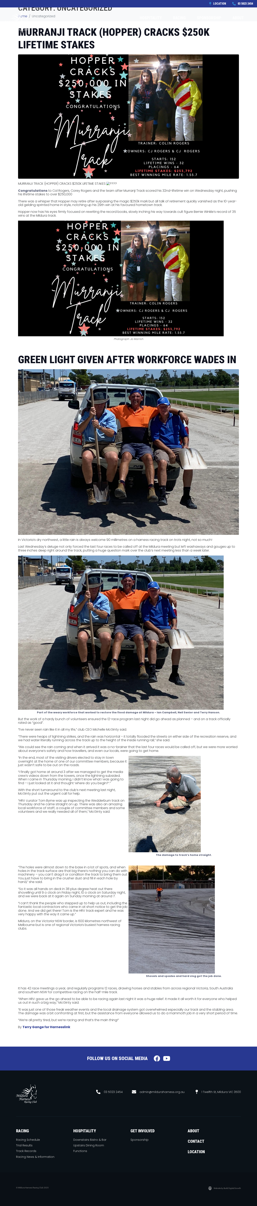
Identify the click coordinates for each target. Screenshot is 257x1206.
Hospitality (151, 17)
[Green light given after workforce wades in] (128, 452)
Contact (243, 34)
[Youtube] (166, 1058)
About (238, 17)
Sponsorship (209, 17)
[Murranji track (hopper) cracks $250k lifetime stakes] (128, 116)
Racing (179, 17)
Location (196, 1151)
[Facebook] (157, 1058)
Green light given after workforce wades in (127, 360)
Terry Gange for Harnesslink (46, 1027)
